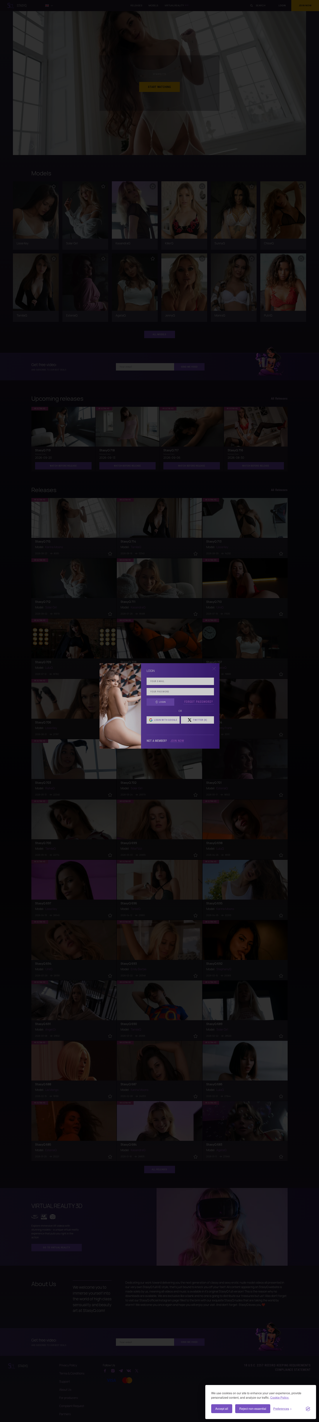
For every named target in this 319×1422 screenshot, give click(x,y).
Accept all (221, 1408)
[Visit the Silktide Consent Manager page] (308, 1408)
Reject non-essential (252, 1408)
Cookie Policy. (279, 1397)
